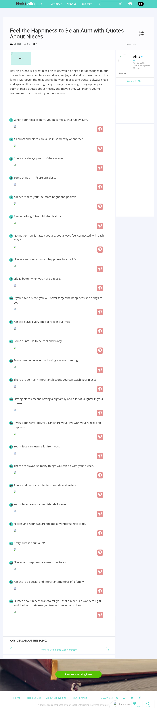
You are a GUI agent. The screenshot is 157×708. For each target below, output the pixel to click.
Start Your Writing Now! (78, 674)
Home (16, 697)
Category (56, 3)
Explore (86, 3)
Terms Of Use (33, 697)
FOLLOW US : (106, 697)
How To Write (79, 697)
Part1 (21, 58)
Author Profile (134, 81)
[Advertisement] (59, 104)
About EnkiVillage (56, 697)
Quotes (17, 43)
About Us (71, 3)
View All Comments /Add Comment (59, 649)
